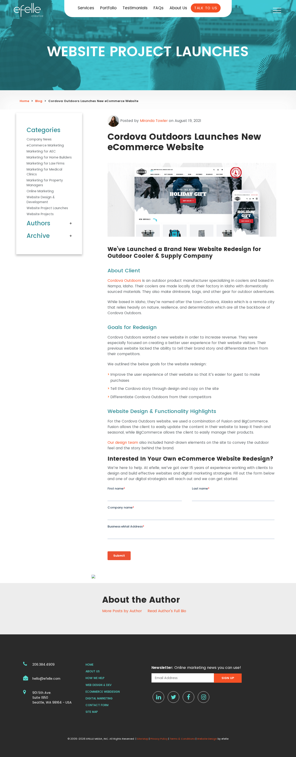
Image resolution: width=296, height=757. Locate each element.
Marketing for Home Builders (49, 157)
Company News (39, 139)
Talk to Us (205, 8)
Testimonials (135, 8)
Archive (38, 236)
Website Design (207, 739)
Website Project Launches (47, 208)
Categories (44, 130)
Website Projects (40, 214)
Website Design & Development (41, 199)
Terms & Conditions (182, 739)
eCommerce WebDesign (103, 692)
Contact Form (97, 705)
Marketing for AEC (41, 151)
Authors (38, 223)
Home (24, 101)
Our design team (123, 442)
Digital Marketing (99, 698)
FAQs (158, 8)
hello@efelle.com (46, 678)
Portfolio (108, 8)
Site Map (92, 712)
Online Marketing (40, 191)
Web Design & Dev (98, 685)
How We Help (95, 678)
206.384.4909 (43, 664)
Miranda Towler (154, 120)
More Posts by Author (122, 611)
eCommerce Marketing (45, 145)
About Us (178, 8)
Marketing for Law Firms (46, 163)
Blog (38, 101)
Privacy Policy (159, 739)
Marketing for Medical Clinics (44, 172)
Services (86, 8)
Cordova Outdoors (124, 280)
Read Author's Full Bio (167, 611)
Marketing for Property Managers (45, 182)
